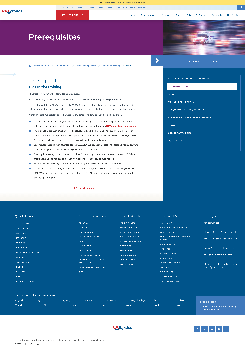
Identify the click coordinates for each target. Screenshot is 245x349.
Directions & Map (129, 246)
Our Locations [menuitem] (148, 15)
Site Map (83, 272)
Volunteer (22, 272)
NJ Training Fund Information (121, 126)
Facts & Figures (87, 232)
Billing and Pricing (130, 232)
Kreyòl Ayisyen (138, 300)
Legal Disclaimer (80, 340)
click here (214, 309)
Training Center (63, 66)
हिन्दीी (156, 300)
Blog (18, 277)
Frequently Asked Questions (186, 110)
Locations (21, 228)
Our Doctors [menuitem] (233, 15)
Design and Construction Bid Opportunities (220, 265)
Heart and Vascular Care (173, 228)
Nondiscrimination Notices (44, 340)
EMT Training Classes (86, 66)
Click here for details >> (141, 2)
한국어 (18, 305)
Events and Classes (89, 237)
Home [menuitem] (132, 15)
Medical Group (127, 260)
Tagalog (65, 300)
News (102, 7)
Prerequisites (179, 86)
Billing (111, 7)
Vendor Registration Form (218, 255)
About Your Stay (128, 228)
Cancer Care (167, 223)
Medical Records (129, 255)
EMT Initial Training (111, 66)
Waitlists (174, 125)
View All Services (169, 281)
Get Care (20, 238)
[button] (241, 7)
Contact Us (175, 141)
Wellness (165, 267)
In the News (85, 246)
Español (154, 305)
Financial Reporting (90, 255)
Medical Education (27, 252)
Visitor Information (130, 241)
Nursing (20, 257)
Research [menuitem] (217, 15)
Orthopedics (167, 249)
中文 (44, 305)
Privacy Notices (22, 340)
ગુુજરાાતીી (111, 300)
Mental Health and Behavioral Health (176, 238)
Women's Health (168, 276)
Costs (172, 94)
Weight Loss (166, 272)
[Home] (28, 12)
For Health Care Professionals (132, 7)
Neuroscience (167, 244)
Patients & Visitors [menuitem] (196, 15)
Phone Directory (129, 250)
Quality (83, 228)
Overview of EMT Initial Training (189, 79)
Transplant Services (171, 263)
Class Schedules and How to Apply (190, 117)
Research (21, 248)
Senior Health (167, 258)
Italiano (181, 300)
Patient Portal (127, 223)
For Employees (211, 223)
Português (102, 305)
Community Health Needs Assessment (92, 261)
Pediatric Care (168, 254)
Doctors (20, 233)
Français (89, 300)
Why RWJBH (68, 7)
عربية (40, 300)
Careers (91, 7)
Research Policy (97, 340)
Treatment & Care (41, 66)
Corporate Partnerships (92, 267)
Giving (81, 7)
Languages (22, 262)
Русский (127, 305)
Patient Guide (127, 264)
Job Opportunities (180, 133)
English (19, 300)
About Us (83, 223)
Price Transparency (130, 237)
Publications (86, 250)
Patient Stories (25, 281)
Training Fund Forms (181, 102)
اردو (178, 305)
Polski (72, 305)
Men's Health (167, 232)
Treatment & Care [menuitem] (171, 15)
